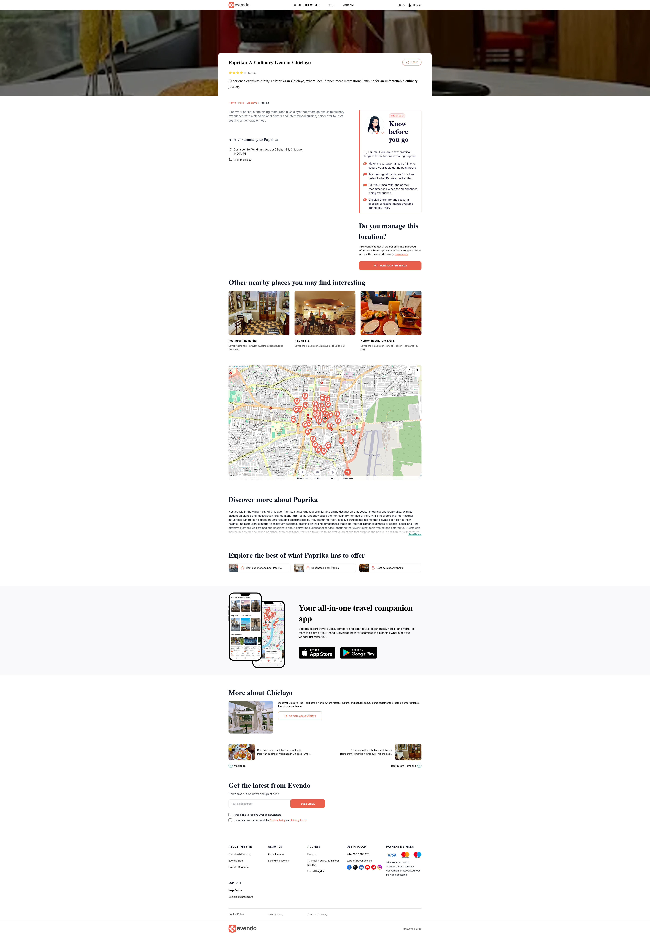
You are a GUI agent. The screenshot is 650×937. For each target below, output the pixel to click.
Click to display (242, 159)
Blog (331, 5)
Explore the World (305, 5)
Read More (414, 534)
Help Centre (235, 890)
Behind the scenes (278, 860)
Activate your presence (390, 265)
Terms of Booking (317, 914)
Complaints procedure (241, 896)
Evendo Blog (236, 860)
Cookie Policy (277, 820)
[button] (325, 419)
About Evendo (276, 854)
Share (414, 62)
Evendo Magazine (239, 867)
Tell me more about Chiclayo (300, 715)
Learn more (401, 254)
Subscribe (308, 803)
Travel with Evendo (239, 854)
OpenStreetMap (240, 366)
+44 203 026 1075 (358, 854)
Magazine (348, 5)
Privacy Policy (299, 820)
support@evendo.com (359, 860)
